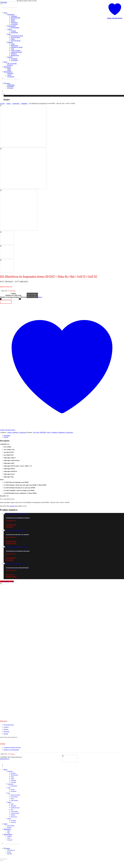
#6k (34, 432)
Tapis (12, 809)
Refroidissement (14, 775)
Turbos (12, 776)
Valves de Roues (14, 800)
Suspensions (16, 103)
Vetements (9, 836)
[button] (64, 541)
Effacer (40, 297)
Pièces (5, 769)
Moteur (12, 778)
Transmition (13, 780)
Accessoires (13, 782)
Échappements (10, 784)
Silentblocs (24, 103)
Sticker (8, 838)
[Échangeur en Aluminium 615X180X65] (16, 513)
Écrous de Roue (14, 796)
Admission (13, 773)
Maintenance (7, 829)
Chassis (8, 103)
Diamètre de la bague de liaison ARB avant (13, 297)
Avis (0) (6, 437)
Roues (8, 793)
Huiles (8, 831)
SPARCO (13, 815)
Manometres (13, 805)
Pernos (12, 798)
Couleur (13, 293)
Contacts (6, 727)
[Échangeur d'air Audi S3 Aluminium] (15, 530)
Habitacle (9, 802)
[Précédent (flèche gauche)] (0, 860)
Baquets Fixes (14, 816)
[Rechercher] (2, 9)
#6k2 (37, 432)
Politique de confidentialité (11, 749)
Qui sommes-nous (9, 724)
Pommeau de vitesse (15, 807)
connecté (12, 506)
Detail (5, 824)
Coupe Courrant (14, 811)
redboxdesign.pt (4, 759)
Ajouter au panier (5, 301)
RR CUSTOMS (10, 825)
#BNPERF (43, 432)
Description (7, 435)
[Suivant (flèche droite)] (2, 860)
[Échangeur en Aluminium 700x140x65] (15, 547)
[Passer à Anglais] (10, 88)
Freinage (13, 789)
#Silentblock (61, 432)
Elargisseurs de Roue (15, 795)
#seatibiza (54, 432)
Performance (10, 771)
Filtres (8, 832)
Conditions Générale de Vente (12, 747)
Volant (12, 804)
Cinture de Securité (15, 813)
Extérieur (9, 818)
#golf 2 (49, 432)
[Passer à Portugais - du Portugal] (11, 86)
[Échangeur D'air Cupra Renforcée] (14, 563)
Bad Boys (9, 827)
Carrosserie (13, 820)
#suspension (69, 432)
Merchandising (8, 834)
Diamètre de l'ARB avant (13, 295)
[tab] (64, 435)
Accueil (2, 103)
